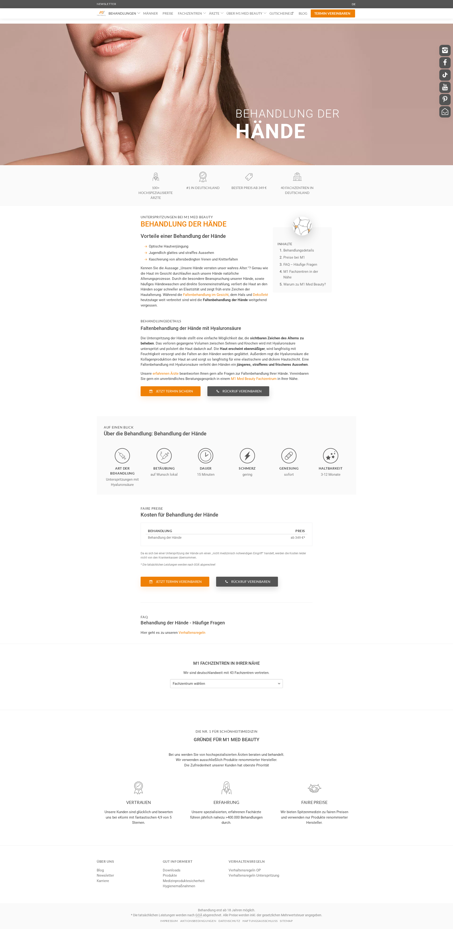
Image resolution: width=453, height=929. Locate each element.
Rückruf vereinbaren (242, 391)
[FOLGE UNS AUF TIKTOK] (445, 75)
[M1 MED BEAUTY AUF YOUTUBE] (445, 87)
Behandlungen (122, 13)
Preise (168, 13)
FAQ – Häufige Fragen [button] (300, 264)
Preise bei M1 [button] (294, 257)
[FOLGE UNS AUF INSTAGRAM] (445, 50)
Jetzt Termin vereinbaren (178, 582)
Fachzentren (190, 13)
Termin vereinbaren (332, 13)
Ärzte (214, 13)
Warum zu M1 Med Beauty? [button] (304, 284)
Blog (303, 13)
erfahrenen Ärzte (166, 373)
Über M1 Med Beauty (244, 13)
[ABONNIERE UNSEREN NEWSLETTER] (445, 112)
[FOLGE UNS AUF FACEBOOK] (445, 62)
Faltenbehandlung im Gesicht (206, 295)
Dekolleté (260, 295)
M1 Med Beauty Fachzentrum (254, 379)
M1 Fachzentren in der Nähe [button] (300, 274)
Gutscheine (279, 13)
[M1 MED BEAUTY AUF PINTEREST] (445, 99)
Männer (150, 13)
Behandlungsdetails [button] (298, 250)
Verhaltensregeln (192, 633)
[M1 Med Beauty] (101, 13)
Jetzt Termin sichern (174, 391)
